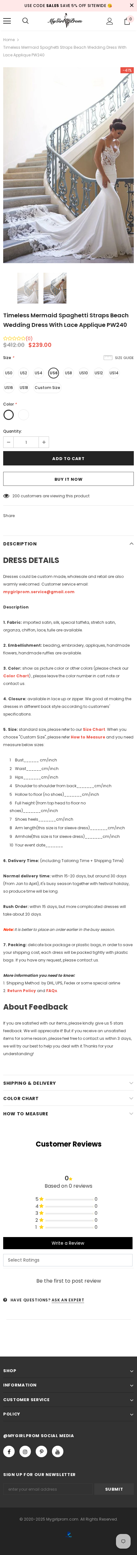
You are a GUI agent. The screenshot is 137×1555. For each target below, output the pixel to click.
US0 (8, 373)
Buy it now (68, 479)
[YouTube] (57, 1451)
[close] (131, 6)
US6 (54, 373)
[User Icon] (109, 21)
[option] (68, 165)
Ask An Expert (68, 1300)
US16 (8, 387)
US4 (38, 373)
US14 (114, 373)
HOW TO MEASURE (25, 1114)
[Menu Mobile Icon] (7, 21)
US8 (68, 373)
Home (9, 39)
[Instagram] (25, 1451)
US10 (83, 373)
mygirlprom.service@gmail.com (39, 591)
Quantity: (12, 431)
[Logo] (68, 21)
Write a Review (68, 1243)
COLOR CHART (21, 1098)
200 (16, 496)
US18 (24, 387)
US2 (23, 373)
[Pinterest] (41, 1451)
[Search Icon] (25, 21)
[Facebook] (9, 1451)
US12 (99, 373)
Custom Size (47, 387)
